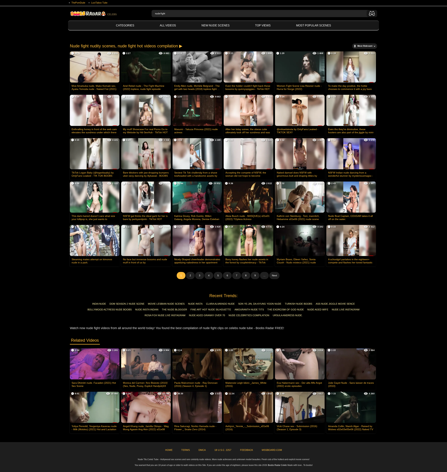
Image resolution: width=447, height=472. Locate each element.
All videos (168, 25)
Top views (263, 25)
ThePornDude (78, 2)
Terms (185, 450)
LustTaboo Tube (99, 2)
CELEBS (112, 14)
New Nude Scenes (215, 25)
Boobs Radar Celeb (277, 465)
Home (169, 450)
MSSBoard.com (272, 450)
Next (274, 275)
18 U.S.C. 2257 (222, 450)
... (264, 275)
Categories (125, 25)
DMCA (202, 450)
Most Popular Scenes (313, 25)
